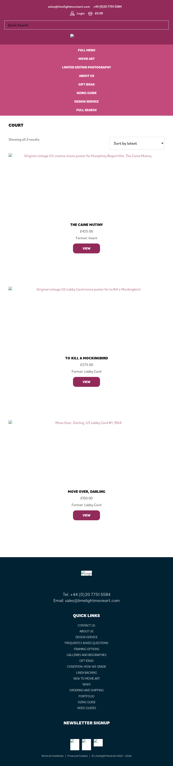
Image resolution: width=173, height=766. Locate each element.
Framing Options (86, 649)
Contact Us (86, 625)
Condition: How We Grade (86, 667)
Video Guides (86, 708)
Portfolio (86, 696)
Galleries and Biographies (87, 655)
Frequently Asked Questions (86, 643)
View (86, 248)
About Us (86, 631)
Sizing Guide (87, 702)
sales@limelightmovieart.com (69, 7)
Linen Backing (86, 673)
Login (81, 13)
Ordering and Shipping (86, 690)
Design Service (86, 637)
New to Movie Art (86, 678)
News (86, 684)
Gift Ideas (86, 661)
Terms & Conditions (52, 755)
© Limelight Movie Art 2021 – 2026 (111, 755)
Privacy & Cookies (77, 755)
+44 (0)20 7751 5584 (107, 7)
